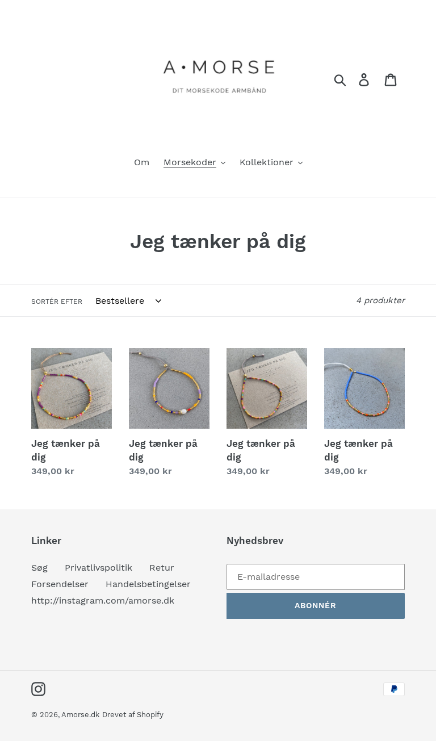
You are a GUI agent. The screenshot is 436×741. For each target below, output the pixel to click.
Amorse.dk (80, 714)
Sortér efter (56, 301)
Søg (39, 567)
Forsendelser (60, 584)
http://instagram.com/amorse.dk (102, 600)
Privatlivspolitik (98, 567)
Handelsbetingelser (148, 584)
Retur (161, 567)
